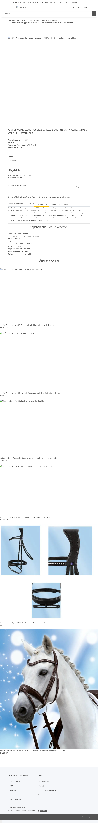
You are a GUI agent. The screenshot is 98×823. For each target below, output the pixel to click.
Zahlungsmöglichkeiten (47, 790)
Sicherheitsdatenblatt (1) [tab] (61, 204)
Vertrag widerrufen (17, 807)
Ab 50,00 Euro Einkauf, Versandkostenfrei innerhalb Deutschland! (39, 2)
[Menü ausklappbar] (11, 7)
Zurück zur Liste (13, 20)
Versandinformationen (47, 795)
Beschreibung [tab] (41, 204)
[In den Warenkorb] (10, 35)
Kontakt (41, 786)
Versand (27, 175)
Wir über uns (43, 781)
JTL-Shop (93, 817)
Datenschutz (15, 781)
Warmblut (28, 254)
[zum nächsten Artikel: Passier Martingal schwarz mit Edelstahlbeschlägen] (14, 27)
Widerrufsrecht (16, 799)
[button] (69, 7)
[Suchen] (94, 13)
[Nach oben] (1, 821)
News (74, 2)
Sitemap (13, 790)
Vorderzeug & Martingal (26, 145)
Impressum (14, 795)
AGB (11, 786)
